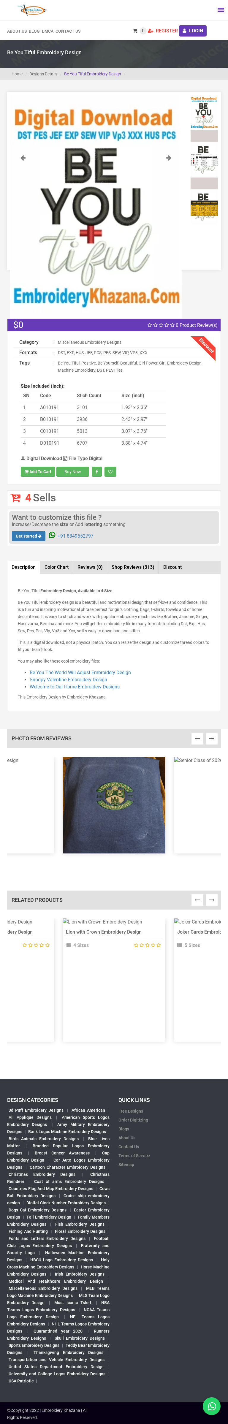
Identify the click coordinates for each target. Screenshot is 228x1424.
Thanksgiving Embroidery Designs (68, 1352)
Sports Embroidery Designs (34, 1345)
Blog (34, 31)
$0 (18, 325)
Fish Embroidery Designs (80, 1224)
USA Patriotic (21, 1381)
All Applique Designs (30, 1117)
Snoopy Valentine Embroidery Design (68, 679)
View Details (111, 924)
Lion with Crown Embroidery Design (104, 932)
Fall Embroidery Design (49, 1217)
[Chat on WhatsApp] (212, 1406)
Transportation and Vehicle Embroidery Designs (56, 1359)
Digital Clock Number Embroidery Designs (66, 1202)
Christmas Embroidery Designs (42, 1174)
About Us (126, 1137)
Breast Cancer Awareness (62, 1153)
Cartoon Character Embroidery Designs (67, 1167)
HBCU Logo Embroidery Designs (61, 1259)
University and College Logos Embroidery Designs (57, 1373)
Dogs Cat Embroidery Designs (37, 1210)
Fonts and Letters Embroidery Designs (47, 1238)
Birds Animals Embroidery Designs (44, 1138)
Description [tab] (24, 567)
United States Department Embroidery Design (56, 1366)
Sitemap (126, 1164)
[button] (23, 236)
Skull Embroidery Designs (80, 1338)
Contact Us (68, 31)
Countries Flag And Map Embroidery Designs (51, 1188)
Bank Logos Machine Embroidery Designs (67, 1131)
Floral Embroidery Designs (80, 1231)
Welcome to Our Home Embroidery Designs (75, 687)
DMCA (47, 31)
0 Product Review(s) (196, 325)
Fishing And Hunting (28, 1231)
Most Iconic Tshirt (73, 1302)
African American (88, 1110)
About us (17, 31)
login (195, 31)
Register (166, 31)
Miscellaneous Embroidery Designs (43, 1288)
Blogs (123, 1129)
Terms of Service (134, 1155)
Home (17, 74)
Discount (172, 567)
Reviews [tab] (90, 567)
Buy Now (72, 471)
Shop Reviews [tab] (133, 567)
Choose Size (111, 937)
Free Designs (130, 1111)
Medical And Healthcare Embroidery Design (56, 1281)
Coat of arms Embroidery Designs (69, 1181)
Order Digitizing (133, 1120)
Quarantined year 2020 (58, 1331)
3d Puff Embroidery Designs (36, 1110)
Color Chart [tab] (57, 567)
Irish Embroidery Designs (79, 1274)
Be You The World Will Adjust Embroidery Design (80, 672)
